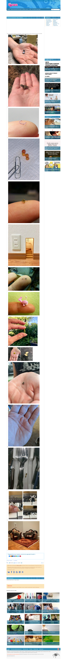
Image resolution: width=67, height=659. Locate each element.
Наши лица (48, 24)
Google (27, 0)
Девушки (54, 21)
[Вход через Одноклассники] (14, 572)
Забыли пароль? (11, 0)
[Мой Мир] (13, 556)
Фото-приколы (10, 560)
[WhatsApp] (16, 556)
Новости (47, 23)
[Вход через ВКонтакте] (9, 572)
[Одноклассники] (10, 556)
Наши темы (55, 24)
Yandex (31, 0)
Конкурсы (47, 25)
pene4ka (16, 562)
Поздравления (55, 25)
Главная (8, 9)
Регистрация (15, 0)
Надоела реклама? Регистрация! (16, 9)
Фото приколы (48, 19)
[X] (12, 556)
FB (24, 0)
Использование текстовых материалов (13, 654)
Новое (30, 9)
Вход (7, 0)
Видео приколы (55, 19)
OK (25, 0)
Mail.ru (29, 0)
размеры (15, 560)
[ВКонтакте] (9, 556)
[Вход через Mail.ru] (20, 572)
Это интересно (48, 20)
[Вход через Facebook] (12, 572)
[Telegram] (19, 556)
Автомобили (55, 22)
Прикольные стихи (56, 23)
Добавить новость (25, 9)
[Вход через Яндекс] (23, 572)
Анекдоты (54, 20)
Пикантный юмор (49, 21)
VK (23, 0)
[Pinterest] (20, 556)
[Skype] (17, 556)
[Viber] (14, 556)
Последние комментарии (36, 9)
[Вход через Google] (17, 572)
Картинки (47, 22)
